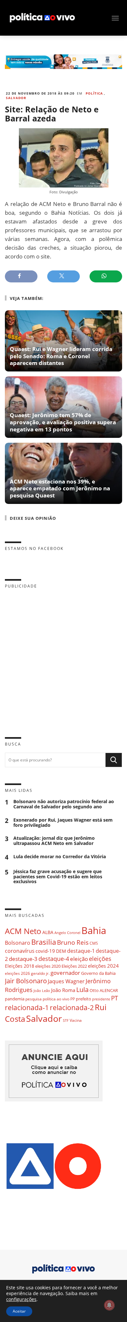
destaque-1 (81, 950)
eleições (100, 959)
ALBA (47, 932)
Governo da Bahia (98, 973)
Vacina (76, 1020)
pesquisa (33, 999)
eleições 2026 (17, 973)
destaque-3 (23, 959)
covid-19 (45, 951)
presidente (101, 999)
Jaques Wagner (66, 981)
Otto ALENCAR (104, 990)
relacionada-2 (72, 1007)
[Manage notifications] (109, 1305)
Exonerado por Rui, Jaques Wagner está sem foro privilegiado (63, 822)
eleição (79, 959)
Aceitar (19, 1311)
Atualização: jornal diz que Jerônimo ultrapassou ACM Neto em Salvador (54, 841)
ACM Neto (23, 931)
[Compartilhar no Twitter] (63, 276)
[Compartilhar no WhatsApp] (106, 276)
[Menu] (115, 18)
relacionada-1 (27, 1007)
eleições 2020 (48, 966)
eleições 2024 (103, 966)
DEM (61, 951)
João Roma (63, 990)
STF (66, 1020)
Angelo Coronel (67, 932)
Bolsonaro (17, 942)
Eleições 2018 (19, 966)
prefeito (83, 999)
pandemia (14, 999)
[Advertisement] (63, 658)
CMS (94, 943)
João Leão (42, 990)
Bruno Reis (73, 942)
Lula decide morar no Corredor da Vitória (59, 857)
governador (65, 972)
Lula (82, 989)
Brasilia (43, 942)
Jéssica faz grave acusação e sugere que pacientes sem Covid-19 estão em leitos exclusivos (57, 876)
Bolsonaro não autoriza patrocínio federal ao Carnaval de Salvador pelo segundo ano (63, 804)
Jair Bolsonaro (26, 980)
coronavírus (20, 950)
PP (72, 999)
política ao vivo (56, 998)
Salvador (16, 98)
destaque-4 (53, 958)
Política (94, 93)
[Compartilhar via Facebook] (21, 276)
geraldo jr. (40, 973)
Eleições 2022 (74, 966)
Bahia (93, 930)
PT (114, 998)
